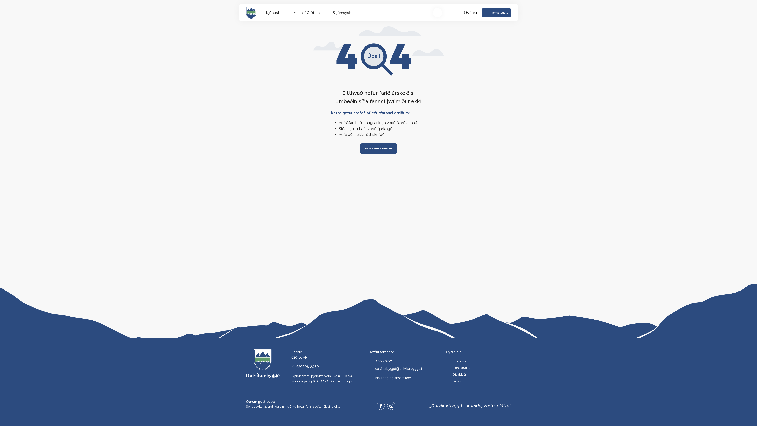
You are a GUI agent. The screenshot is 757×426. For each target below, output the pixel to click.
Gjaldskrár (459, 374)
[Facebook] (381, 406)
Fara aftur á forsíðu (378, 148)
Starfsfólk (459, 361)
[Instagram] (391, 406)
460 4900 (383, 361)
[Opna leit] (437, 12)
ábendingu (271, 406)
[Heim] (251, 13)
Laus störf (459, 381)
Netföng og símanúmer (393, 378)
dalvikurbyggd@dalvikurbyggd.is (399, 368)
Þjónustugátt (461, 368)
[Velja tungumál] (452, 12)
